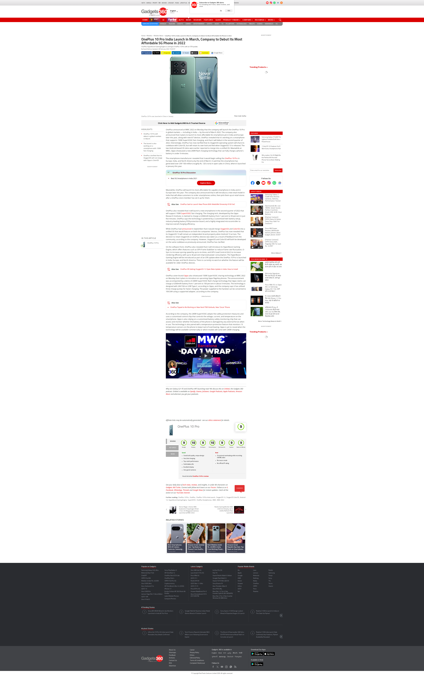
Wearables (269, 24)
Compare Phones (170, 599)
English (214, 653)
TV (222, 24)
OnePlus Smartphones (204, 500)
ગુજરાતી (214, 657)
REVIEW (173, 441)
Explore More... (206, 183)
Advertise (172, 666)
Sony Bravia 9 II (218, 583)
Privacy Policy (194, 652)
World (148, 3)
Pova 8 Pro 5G (195, 589)
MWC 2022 (220, 500)
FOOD (177, 3)
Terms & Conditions (197, 660)
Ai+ (239, 570)
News (188, 19)
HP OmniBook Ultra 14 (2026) (174, 586)
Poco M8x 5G (195, 575)
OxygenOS (224, 229)
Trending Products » (259, 67)
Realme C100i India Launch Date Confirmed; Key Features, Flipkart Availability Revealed (267, 634)
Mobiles (163, 24)
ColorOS (236, 229)
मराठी (240, 653)
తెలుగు (235, 653)
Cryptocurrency (170, 583)
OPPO (255, 586)
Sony (270, 578)
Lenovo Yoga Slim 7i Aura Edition (152, 594)
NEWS (173, 454)
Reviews (198, 19)
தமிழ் (229, 653)
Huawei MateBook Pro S (199, 591)
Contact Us (173, 660)
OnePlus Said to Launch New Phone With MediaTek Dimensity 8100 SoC (207, 204)
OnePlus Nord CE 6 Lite (172, 575)
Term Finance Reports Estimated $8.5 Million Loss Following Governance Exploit (197, 634)
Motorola (256, 575)
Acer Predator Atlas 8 (220, 586)
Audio (217, 24)
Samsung (272, 573)
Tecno (271, 583)
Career (192, 650)
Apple (240, 573)
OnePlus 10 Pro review (201, 476)
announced (186, 229)
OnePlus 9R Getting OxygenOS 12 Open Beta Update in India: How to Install (209, 269)
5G (277, 24)
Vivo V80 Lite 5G (196, 570)
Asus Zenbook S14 (147, 586)
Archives (172, 658)
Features (208, 19)
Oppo (186, 275)
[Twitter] (258, 183)
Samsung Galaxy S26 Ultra (149, 570)
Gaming (188, 24)
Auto (181, 19)
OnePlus (192, 497)
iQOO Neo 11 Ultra (197, 583)
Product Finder (231, 19)
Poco (254, 589)
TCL (270, 581)
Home (145, 19)
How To (180, 24)
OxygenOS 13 (220, 497)
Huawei (240, 583)
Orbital (227, 389)
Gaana (198, 391)
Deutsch (230, 657)
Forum (213, 487)
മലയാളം (222, 657)
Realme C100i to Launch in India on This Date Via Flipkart (267, 612)
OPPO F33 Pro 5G (170, 581)
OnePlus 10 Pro (231, 158)
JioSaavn (205, 391)
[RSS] (281, 3)
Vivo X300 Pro (146, 591)
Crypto (209, 24)
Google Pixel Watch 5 (219, 578)
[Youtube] (263, 183)
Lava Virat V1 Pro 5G (197, 573)
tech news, (187, 485)
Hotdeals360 (241, 24)
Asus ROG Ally (217, 589)
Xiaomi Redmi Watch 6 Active (222, 575)
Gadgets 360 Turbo (173, 487)
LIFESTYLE (183, 3)
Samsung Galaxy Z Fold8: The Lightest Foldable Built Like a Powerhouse (271, 139)
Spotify (192, 391)
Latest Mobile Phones (172, 596)
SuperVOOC (186, 213)
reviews (194, 485)
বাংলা (224, 653)
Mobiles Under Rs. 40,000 (150, 581)
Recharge (259, 19)
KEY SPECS (172, 448)
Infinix (240, 586)
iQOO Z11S (194, 586)
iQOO (239, 589)
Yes (228, 10)
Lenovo (255, 573)
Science (259, 24)
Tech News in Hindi (258, 259)
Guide (218, 19)
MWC (214, 500)
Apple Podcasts (229, 391)
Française (238, 657)
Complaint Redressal (197, 663)
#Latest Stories (147, 629)
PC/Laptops (230, 24)
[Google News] (280, 183)
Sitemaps (172, 652)
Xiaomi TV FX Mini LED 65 (221, 581)
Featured (254, 133)
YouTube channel (183, 492)
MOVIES (164, 3)
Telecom (172, 24)
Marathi (236, 3)
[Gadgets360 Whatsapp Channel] (274, 183)
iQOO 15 (144, 589)
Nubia (255, 581)
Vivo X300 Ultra (146, 583)
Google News (198, 490)
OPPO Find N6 (146, 578)
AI (164, 19)
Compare (246, 19)
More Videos (275, 253)
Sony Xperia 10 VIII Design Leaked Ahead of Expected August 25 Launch (232, 612)
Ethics (192, 655)
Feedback (172, 655)
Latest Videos (256, 191)
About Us (172, 650)
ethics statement (214, 420)
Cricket (171, 3)
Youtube (222, 666)
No (221, 10)
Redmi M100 (195, 581)
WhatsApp (178, 490)
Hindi (220, 653)
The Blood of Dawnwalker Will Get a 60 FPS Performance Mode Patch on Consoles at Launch (232, 634)
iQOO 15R (144, 597)
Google (240, 575)
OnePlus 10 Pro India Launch (205, 497)
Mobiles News (158, 36)
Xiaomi (271, 586)
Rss (235, 666)
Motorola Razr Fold (147, 573)
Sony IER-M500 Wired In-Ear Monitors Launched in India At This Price (160, 612)
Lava (254, 570)
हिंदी (160, 3)
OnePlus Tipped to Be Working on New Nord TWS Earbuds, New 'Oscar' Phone (200, 307)
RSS (170, 663)
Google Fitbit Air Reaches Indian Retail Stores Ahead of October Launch (197, 612)
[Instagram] (269, 183)
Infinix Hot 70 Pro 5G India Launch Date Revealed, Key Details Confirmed (160, 633)
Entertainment (198, 24)
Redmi (271, 570)
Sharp (271, 575)
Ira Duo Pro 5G (217, 570)
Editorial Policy (195, 658)
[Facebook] (253, 183)
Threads (186, 490)
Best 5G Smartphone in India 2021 (184, 178)
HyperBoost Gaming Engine (178, 500)
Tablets (252, 24)
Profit (155, 3)
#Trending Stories (148, 607)
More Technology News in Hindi (269, 321)
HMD (239, 578)
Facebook (169, 490)
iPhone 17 (168, 589)
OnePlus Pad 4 (169, 578)
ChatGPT (144, 575)
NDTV (143, 3)
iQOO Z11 (194, 578)
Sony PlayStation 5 (171, 570)
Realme (255, 591)
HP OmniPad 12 (170, 573)
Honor (240, 581)
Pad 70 (215, 573)
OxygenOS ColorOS (232, 497)
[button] (243, 538)
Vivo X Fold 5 (145, 599)
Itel (239, 591)
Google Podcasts (216, 391)
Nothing (255, 578)
